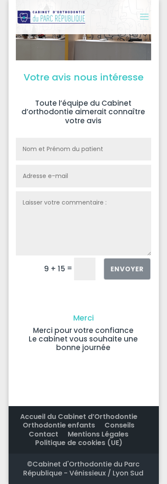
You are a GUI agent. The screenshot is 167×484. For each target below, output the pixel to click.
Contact (43, 434)
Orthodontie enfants (59, 425)
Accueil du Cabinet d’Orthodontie (78, 417)
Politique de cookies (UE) (78, 443)
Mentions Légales (98, 434)
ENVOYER (127, 268)
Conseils (119, 425)
